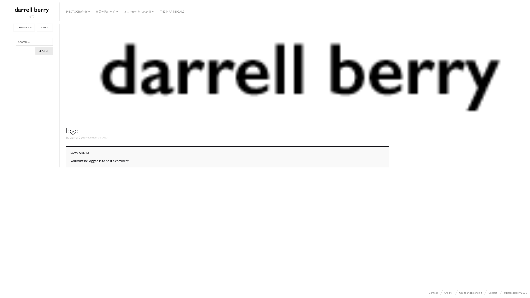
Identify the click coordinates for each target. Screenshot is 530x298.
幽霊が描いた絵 (105, 11)
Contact (492, 292)
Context (433, 292)
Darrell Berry (78, 137)
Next (46, 27)
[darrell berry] (31, 10)
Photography (76, 11)
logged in (94, 161)
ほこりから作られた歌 (138, 11)
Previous (25, 27)
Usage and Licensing (470, 292)
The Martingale (172, 11)
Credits (448, 292)
